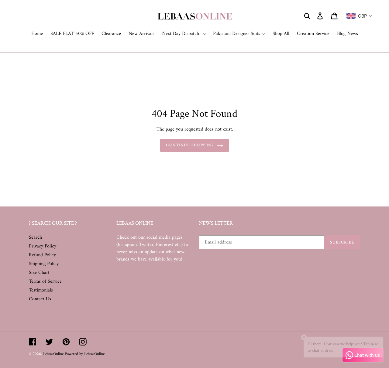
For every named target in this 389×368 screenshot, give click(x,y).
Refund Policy (42, 255)
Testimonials (41, 290)
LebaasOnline (54, 353)
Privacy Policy (42, 246)
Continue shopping (190, 145)
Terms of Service (45, 281)
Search (35, 237)
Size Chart (39, 272)
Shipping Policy (44, 264)
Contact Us (40, 299)
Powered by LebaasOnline (85, 353)
